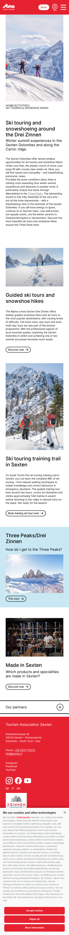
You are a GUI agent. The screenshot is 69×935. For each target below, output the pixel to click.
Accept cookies (34, 910)
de (7, 788)
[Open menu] (63, 7)
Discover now (16, 349)
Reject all (35, 919)
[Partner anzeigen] (60, 707)
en (18, 788)
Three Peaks (35, 193)
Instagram (11, 762)
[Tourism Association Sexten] (9, 7)
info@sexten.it (14, 753)
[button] (64, 812)
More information (34, 927)
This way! (13, 598)
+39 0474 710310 (24, 750)
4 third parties (23, 817)
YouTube (11, 769)
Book (44, 7)
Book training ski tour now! (23, 513)
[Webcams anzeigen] (55, 7)
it (13, 788)
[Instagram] (9, 780)
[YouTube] (27, 780)
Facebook (11, 766)
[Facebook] (18, 780)
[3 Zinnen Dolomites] (16, 802)
